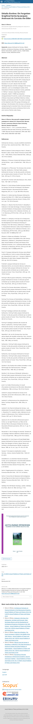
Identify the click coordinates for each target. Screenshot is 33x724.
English (4, 672)
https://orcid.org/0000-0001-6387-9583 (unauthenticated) (17, 38)
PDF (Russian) (7, 558)
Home (3, 5)
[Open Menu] (1, 1)
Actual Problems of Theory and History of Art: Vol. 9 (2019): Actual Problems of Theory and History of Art (17, 638)
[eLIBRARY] (10, 695)
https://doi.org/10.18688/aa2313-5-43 (14, 43)
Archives (8, 5)
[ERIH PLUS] (10, 702)
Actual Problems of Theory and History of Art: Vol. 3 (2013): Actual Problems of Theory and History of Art (17, 650)
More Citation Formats (8, 596)
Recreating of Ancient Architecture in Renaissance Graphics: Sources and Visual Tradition (17, 656)
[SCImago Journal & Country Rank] (11, 689)
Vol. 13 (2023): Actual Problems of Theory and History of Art (16, 7)
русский (4, 674)
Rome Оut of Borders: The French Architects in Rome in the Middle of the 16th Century (17, 634)
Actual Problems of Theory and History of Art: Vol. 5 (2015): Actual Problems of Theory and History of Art (18, 614)
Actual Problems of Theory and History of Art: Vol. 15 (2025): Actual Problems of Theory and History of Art (18, 660)
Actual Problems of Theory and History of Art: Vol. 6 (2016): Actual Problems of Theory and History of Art (18, 628)
